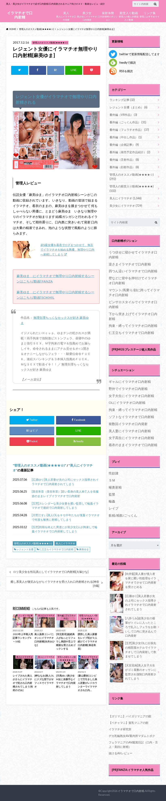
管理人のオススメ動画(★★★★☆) (39, 465)
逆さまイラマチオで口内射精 (130, 264)
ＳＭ (112, 480)
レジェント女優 (24, 549)
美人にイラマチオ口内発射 (66, 16)
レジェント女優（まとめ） (128, 107)
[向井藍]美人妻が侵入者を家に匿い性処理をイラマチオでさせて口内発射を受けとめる (140, 580)
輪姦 (112, 501)
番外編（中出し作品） (126, 137)
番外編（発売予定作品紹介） (130, 152)
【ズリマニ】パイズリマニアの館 (130, 716)
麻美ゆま (84, 549)
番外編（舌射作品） (124, 159)
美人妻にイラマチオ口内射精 (130, 431)
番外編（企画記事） (124, 144)
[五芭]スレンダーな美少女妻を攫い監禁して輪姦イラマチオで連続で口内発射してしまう (65, 506)
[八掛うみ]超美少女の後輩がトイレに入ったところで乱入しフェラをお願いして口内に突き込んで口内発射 (140, 626)
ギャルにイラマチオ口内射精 (130, 381)
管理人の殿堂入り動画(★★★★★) (132, 188)
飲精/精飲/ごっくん (123, 515)
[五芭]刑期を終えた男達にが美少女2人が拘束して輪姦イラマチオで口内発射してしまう (64, 529)
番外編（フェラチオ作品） (129, 129)
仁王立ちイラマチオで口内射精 (56, 549)
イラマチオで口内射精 (20, 15)
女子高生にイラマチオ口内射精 (131, 438)
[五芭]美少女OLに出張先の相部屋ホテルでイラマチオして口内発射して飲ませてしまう (140, 649)
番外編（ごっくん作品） (128, 122)
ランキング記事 (122, 99)
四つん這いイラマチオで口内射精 (133, 271)
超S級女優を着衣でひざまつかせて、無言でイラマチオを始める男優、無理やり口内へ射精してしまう (67, 249)
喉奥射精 (115, 487)
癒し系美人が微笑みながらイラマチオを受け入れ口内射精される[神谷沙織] (55, 583)
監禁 (112, 494)
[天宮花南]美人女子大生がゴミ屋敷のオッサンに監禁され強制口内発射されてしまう (140, 672)
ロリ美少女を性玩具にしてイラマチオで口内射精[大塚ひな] (50, 571)
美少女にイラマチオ (126, 205)
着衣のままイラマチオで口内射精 (133, 445)
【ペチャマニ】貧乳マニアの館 (128, 722)
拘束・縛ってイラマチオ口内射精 (133, 325)
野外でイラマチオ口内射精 (128, 388)
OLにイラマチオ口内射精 (127, 402)
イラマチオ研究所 (120, 729)
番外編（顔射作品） (124, 167)
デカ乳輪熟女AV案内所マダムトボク (132, 736)
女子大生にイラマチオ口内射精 (131, 396)
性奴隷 (113, 473)
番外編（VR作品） (123, 114)
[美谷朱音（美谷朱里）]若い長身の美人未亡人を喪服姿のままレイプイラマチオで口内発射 (65, 494)
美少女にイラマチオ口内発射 (87, 16)
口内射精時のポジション (108, 16)
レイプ (113, 508)
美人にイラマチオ (65, 543)
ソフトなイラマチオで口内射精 (131, 417)
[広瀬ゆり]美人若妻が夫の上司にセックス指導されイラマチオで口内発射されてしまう (65, 482)
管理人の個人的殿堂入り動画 (129, 16)
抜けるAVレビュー (120, 753)
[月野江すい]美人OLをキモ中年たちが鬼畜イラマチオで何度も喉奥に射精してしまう (66, 517)
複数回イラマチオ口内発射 (128, 424)
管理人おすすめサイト (149, 16)
